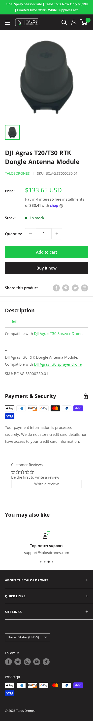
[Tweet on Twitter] (75, 287)
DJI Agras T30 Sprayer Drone (58, 333)
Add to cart (46, 252)
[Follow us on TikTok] (46, 661)
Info (15, 321)
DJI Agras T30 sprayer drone (58, 364)
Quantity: (13, 233)
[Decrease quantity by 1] (30, 233)
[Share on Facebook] (56, 287)
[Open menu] (7, 23)
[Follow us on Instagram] (27, 661)
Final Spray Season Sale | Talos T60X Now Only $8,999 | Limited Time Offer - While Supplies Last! (47, 7)
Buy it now (46, 268)
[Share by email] (84, 287)
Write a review (46, 483)
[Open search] (64, 22)
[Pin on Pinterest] (65, 287)
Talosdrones (17, 173)
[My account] (73, 22)
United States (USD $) (23, 637)
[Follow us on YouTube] (36, 661)
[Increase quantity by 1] (57, 233)
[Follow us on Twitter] (17, 661)
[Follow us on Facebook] (8, 661)
